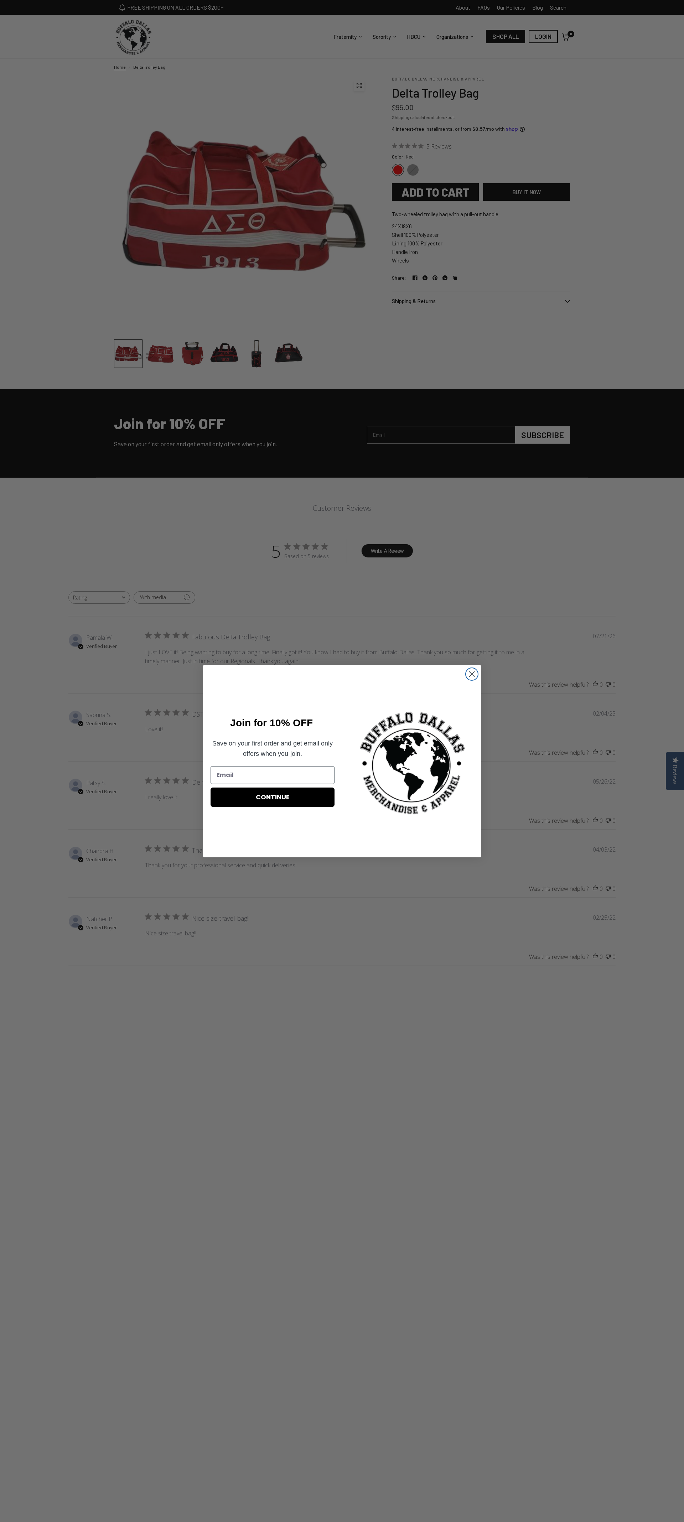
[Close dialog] (472, 674)
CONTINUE (273, 797)
